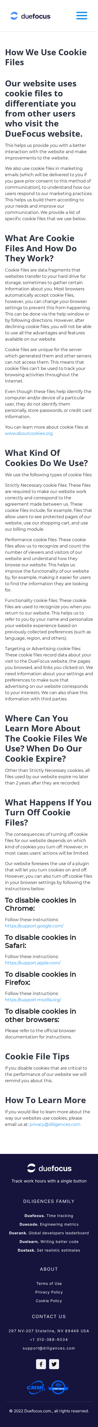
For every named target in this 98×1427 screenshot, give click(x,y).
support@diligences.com (49, 1348)
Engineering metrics (49, 1224)
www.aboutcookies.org (29, 433)
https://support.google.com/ (34, 925)
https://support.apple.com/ (32, 962)
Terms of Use (49, 1283)
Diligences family (49, 1201)
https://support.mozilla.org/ (33, 999)
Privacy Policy (49, 1292)
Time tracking (49, 1215)
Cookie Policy (49, 1300)
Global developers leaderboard (49, 1233)
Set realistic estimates (49, 1250)
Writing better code (49, 1241)
